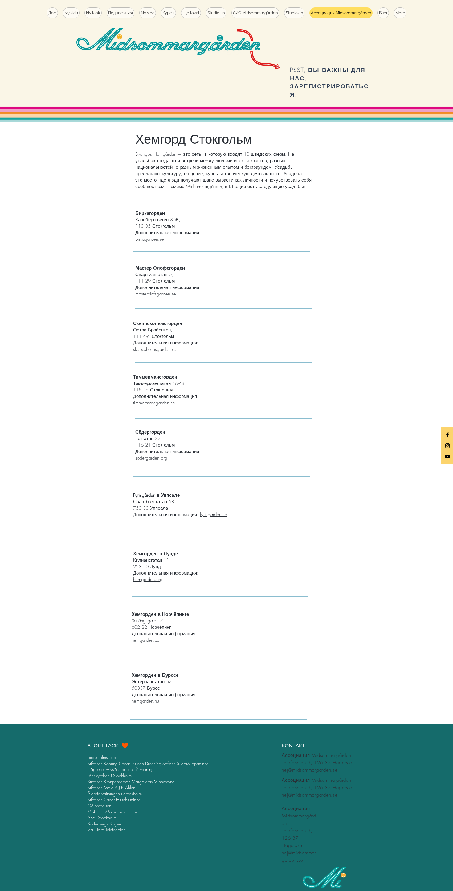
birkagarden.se (149, 239)
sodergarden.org (151, 458)
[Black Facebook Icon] (447, 435)
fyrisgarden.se (213, 515)
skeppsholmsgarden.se (154, 349)
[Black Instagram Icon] (447, 446)
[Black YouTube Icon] (447, 456)
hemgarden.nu (145, 701)
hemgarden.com (147, 640)
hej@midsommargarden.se (310, 770)
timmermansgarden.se (154, 403)
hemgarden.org (148, 579)
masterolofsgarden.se (155, 294)
